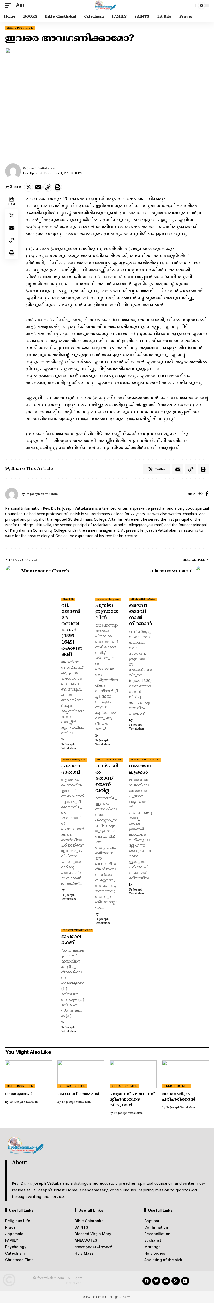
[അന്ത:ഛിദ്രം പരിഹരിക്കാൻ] (185, 1074)
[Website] (200, 494)
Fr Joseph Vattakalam (39, 168)
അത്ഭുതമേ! (18, 1094)
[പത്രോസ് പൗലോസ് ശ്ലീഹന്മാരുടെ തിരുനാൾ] (133, 1074)
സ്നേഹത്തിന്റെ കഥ (108, 599)
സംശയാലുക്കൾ (140, 769)
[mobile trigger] (9, 5)
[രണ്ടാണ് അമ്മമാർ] (80, 1074)
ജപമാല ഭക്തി (71, 940)
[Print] (57, 187)
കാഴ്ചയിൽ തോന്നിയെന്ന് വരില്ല (106, 778)
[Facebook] (207, 494)
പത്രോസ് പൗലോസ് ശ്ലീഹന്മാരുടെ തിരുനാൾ (132, 1099)
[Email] (38, 187)
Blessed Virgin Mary (145, 760)
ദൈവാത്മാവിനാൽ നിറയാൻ (140, 615)
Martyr (68, 599)
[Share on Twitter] (28, 187)
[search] (190, 5)
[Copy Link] (47, 187)
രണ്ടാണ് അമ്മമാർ (78, 1094)
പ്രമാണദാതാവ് (70, 769)
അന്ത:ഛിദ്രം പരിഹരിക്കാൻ (178, 1096)
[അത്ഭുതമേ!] (28, 1074)
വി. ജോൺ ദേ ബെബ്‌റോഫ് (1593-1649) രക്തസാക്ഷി (72, 630)
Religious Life (20, 28)
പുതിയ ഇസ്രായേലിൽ (107, 612)
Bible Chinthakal (143, 599)
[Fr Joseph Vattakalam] (107, 5)
